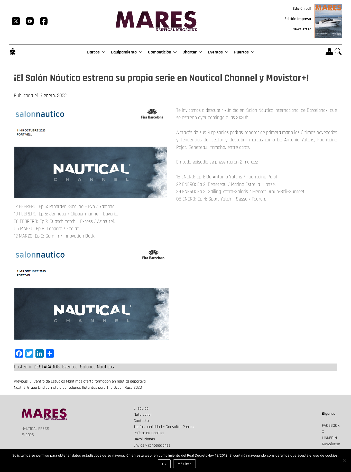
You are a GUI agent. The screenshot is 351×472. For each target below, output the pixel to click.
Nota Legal (142, 414)
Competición (159, 52)
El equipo (141, 408)
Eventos (215, 52)
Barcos (93, 52)
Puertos (241, 52)
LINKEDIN (329, 438)
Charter (189, 52)
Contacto (141, 420)
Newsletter (301, 29)
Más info (184, 464)
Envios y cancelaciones (152, 445)
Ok (164, 464)
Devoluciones (144, 439)
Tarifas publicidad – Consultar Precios (164, 427)
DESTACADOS (47, 367)
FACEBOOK (330, 425)
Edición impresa (297, 19)
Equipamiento (124, 52)
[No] (344, 460)
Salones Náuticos (97, 367)
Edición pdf (302, 8)
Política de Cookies (149, 433)
